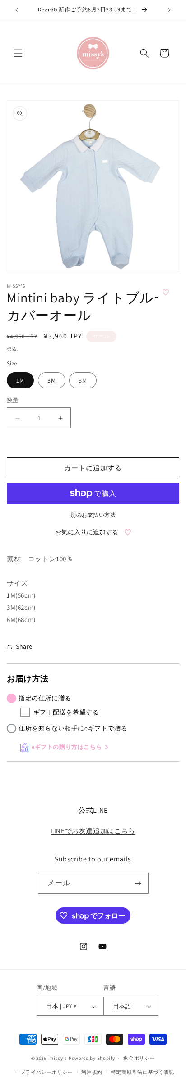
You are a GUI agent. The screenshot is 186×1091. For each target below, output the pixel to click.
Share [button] (24, 646)
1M (20, 380)
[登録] (138, 883)
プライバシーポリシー (46, 1072)
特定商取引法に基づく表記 (142, 1072)
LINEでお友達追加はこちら (93, 830)
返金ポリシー (139, 1058)
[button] (18, 53)
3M (51, 380)
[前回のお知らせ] (17, 10)
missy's (59, 1058)
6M (83, 380)
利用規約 (91, 1072)
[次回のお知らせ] (169, 10)
